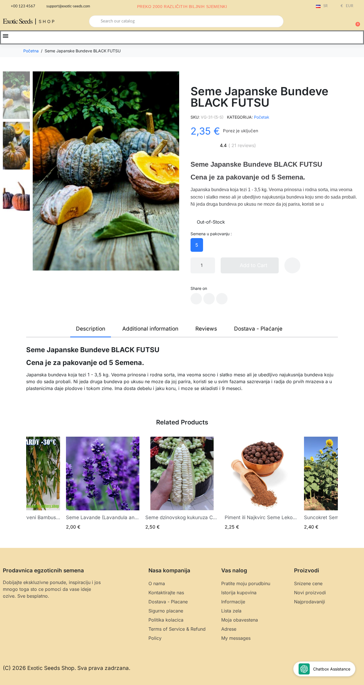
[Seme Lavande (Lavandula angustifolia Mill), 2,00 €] (103, 483)
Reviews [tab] (206, 328)
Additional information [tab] (150, 328)
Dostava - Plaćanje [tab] (258, 328)
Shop (47, 21)
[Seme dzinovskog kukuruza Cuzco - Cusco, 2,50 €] (182, 483)
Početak (261, 117)
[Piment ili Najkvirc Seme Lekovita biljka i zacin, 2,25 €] (261, 483)
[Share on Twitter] (209, 298)
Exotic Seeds (17, 21)
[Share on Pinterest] (222, 298)
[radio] (197, 245)
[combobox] (186, 21)
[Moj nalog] (335, 22)
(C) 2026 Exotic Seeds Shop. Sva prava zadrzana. (66, 668)
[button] (355, 21)
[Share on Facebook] (196, 298)
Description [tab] (90, 328)
